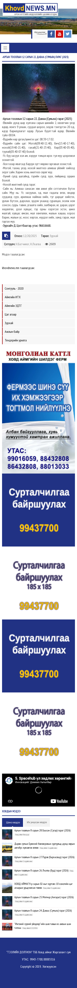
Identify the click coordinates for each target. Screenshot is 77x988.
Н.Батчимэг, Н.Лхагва (28, 244)
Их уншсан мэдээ (37, 822)
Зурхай (54, 236)
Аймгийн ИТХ (13, 297)
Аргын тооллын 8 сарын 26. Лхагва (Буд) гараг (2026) (41, 870)
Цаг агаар (10, 314)
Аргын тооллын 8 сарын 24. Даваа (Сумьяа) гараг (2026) (43, 910)
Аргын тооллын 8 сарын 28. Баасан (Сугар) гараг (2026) (42, 830)
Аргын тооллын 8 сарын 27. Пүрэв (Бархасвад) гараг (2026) (44, 857)
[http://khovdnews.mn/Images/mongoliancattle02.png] (38, 410)
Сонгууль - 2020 (14, 288)
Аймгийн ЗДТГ (13, 306)
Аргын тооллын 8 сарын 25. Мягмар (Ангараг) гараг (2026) (44, 897)
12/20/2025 (30, 236)
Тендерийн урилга (16, 340)
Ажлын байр (12, 331)
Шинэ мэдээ (13, 822)
